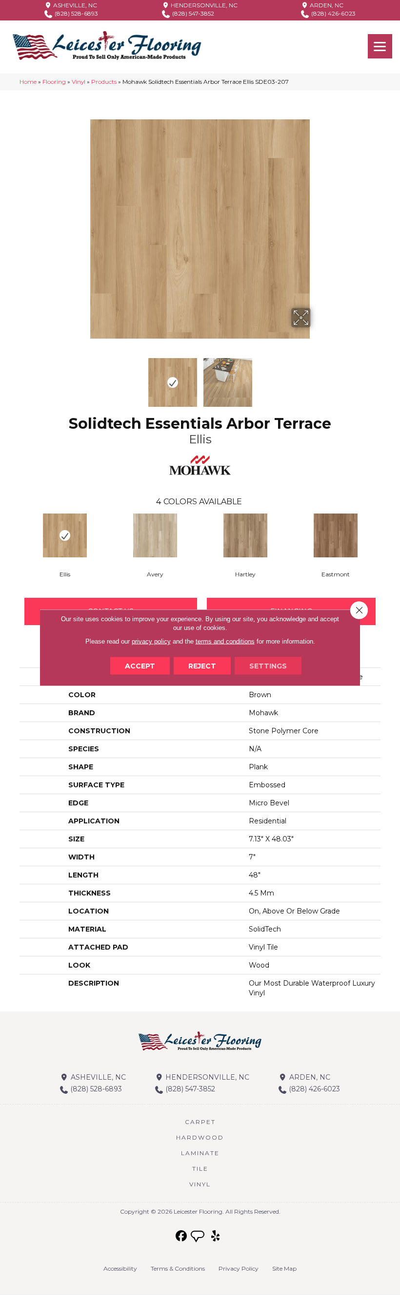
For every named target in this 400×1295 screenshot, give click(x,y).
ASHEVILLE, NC (74, 5)
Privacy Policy (239, 1268)
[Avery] (155, 535)
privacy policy (151, 641)
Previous (83, 377)
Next (317, 377)
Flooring (54, 81)
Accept (140, 666)
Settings (268, 666)
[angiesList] (198, 1237)
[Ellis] (65, 535)
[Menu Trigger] (380, 46)
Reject (202, 666)
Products (104, 81)
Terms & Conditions (178, 1268)
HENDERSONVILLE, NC (203, 5)
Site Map (284, 1268)
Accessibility (120, 1268)
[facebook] (182, 1236)
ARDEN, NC (325, 5)
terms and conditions (225, 641)
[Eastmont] (335, 535)
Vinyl (78, 81)
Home (28, 81)
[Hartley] (245, 535)
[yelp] (216, 1236)
